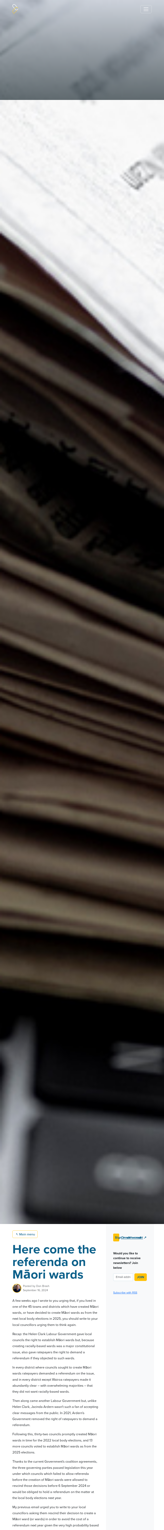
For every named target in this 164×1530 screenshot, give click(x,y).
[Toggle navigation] (146, 9)
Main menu (25, 1234)
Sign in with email (117, 1237)
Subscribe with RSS (125, 1293)
